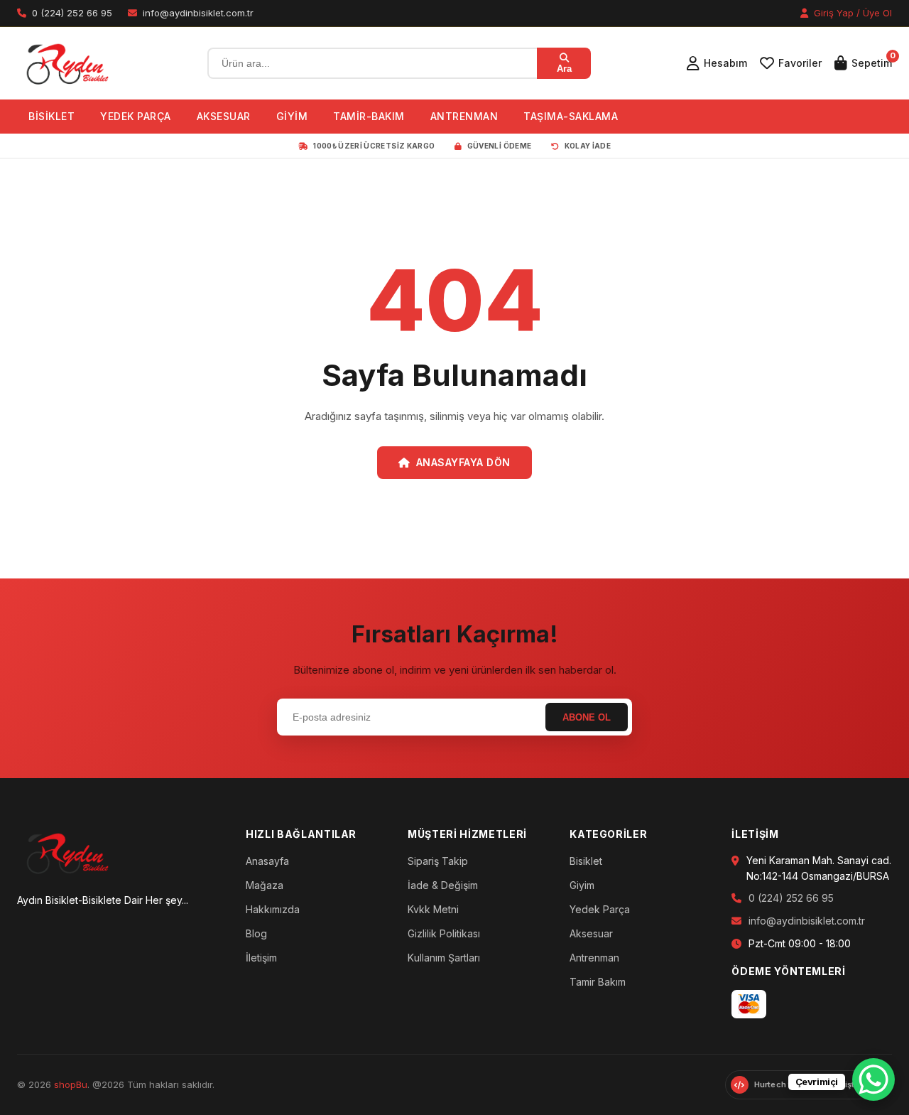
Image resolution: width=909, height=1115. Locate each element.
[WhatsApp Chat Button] (873, 1079)
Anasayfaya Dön (463, 462)
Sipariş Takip (438, 861)
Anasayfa (267, 861)
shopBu (70, 1084)
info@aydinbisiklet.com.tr (807, 921)
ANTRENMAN (464, 116)
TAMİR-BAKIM (369, 116)
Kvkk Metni (433, 909)
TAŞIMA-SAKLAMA (570, 116)
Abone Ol (586, 717)
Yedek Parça (600, 909)
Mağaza (264, 885)
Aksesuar (591, 933)
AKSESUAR (224, 116)
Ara (564, 68)
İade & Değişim (443, 885)
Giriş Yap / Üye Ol (851, 12)
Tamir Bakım (598, 982)
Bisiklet (586, 861)
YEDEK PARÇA (135, 116)
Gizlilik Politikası (444, 933)
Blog (256, 933)
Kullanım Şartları (444, 958)
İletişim (261, 958)
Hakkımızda (273, 909)
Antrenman (594, 958)
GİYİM (292, 116)
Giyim (582, 885)
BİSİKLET (51, 116)
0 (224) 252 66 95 (791, 898)
